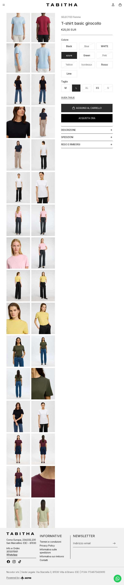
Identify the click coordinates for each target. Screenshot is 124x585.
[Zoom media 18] (43, 285)
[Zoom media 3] (18, 58)
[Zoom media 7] (18, 122)
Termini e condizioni (50, 541)
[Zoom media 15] (18, 253)
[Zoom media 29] (18, 481)
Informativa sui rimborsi (52, 556)
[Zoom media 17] (18, 285)
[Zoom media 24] (43, 383)
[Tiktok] (20, 562)
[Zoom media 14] (43, 220)
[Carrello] (120, 4)
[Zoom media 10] (43, 155)
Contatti (44, 560)
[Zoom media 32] (43, 513)
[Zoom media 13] (18, 220)
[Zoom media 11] (18, 187)
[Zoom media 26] (43, 416)
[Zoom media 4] (43, 58)
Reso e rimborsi (70, 144)
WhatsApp (11, 554)
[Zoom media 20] (43, 318)
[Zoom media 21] (18, 351)
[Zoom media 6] (43, 89)
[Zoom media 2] (43, 27)
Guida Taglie (68, 97)
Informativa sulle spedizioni (48, 551)
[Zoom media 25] (18, 416)
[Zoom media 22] (43, 351)
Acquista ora (87, 118)
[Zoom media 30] (43, 481)
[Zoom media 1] (18, 27)
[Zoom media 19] (18, 318)
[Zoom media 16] (43, 253)
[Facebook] (8, 562)
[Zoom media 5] (18, 89)
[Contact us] (117, 578)
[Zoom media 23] (18, 383)
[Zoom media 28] (43, 449)
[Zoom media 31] (18, 513)
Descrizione (68, 130)
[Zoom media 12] (43, 187)
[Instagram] (14, 562)
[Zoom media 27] (18, 449)
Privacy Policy (47, 545)
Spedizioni (67, 137)
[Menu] (3, 5)
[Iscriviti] (114, 543)
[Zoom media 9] (18, 155)
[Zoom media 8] (43, 122)
